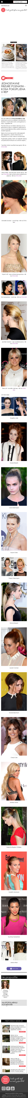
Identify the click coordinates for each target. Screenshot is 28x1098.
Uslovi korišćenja (22, 1095)
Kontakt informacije (12, 1095)
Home (2, 2)
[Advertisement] (14, 27)
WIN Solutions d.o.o (21, 1096)
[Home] (13, 1079)
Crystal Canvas (9, 1096)
